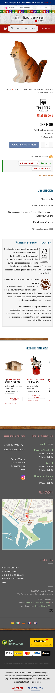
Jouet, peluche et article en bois (29, 89)
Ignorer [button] (47, 2)
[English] (36, 622)
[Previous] (48, 386)
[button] (46, 28)
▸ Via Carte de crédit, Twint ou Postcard (35, 594)
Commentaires (9, 571)
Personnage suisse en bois (16, 381)
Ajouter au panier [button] (39, 399)
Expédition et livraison (13, 578)
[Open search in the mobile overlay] (23, 28)
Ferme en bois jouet (37, 379)
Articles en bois (41, 168)
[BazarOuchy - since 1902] (27, 17)
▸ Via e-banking (46, 599)
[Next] (7, 386)
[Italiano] (19, 622)
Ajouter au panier (24, 144)
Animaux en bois (28, 163)
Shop (9, 89)
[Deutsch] (25, 622)
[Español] (13, 622)
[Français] (30, 622)
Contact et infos (10, 568)
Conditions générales (12, 575)
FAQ (4, 582)
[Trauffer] (43, 105)
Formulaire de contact (14, 449)
